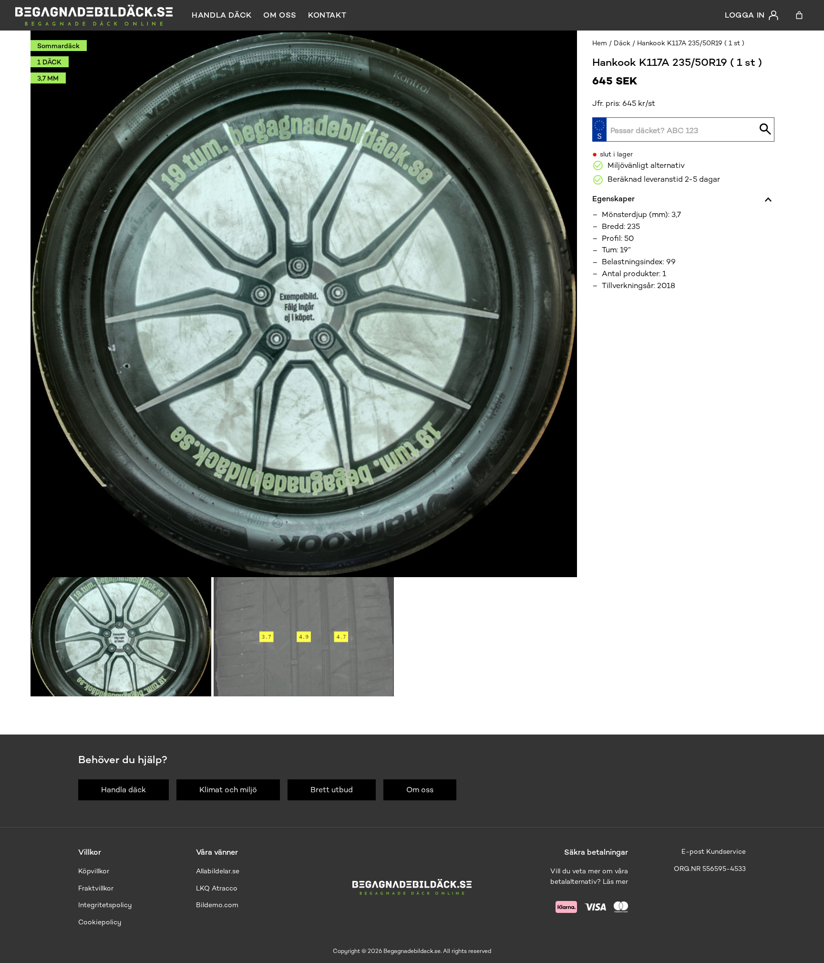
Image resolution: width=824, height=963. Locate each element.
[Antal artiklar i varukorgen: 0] (799, 15)
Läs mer (615, 882)
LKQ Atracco (216, 888)
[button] (121, 636)
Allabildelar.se (217, 871)
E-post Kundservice (713, 852)
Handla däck (222, 15)
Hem (599, 43)
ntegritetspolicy (106, 905)
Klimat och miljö (228, 789)
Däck (622, 43)
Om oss (280, 15)
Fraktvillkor (95, 888)
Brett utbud (331, 789)
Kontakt (327, 15)
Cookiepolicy (99, 922)
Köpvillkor (93, 871)
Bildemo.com (217, 905)
